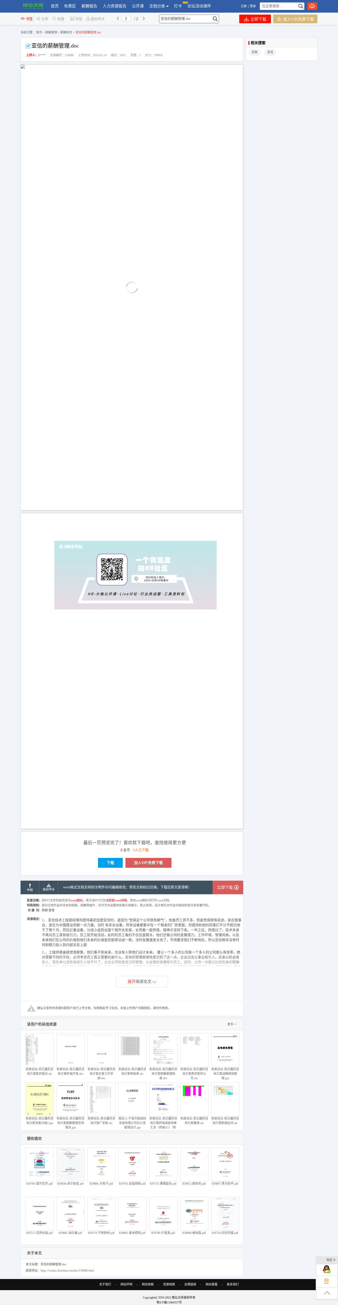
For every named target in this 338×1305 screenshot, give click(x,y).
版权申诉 (98, 19)
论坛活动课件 (199, 6)
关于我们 (105, 1284)
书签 (29, 19)
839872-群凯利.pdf (194, 1183)
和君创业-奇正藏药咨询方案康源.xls (194, 1121)
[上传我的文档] (312, 6)
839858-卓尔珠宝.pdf (70, 1183)
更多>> (232, 1024)
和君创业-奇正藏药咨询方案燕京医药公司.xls (194, 1074)
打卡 (178, 6)
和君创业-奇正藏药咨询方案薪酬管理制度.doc (163, 1074)
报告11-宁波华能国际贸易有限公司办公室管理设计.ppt (132, 1123)
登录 (253, 6)
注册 (244, 6)
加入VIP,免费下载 (298, 19)
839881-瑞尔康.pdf (70, 1233)
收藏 (60, 19)
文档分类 (157, 6)
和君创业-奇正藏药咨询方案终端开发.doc (70, 1071)
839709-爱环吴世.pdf (39, 1183)
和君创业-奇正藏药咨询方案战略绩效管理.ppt (225, 1074)
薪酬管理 (51, 32)
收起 (329, 1260)
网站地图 (148, 1284)
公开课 (138, 6)
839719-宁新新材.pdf (101, 1233)
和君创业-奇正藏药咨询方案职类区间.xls (225, 1121)
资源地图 (169, 1284)
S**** (42, 55)
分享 (44, 19)
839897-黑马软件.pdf (225, 1183)
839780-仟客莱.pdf (163, 1233)
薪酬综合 (66, 32)
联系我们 (233, 1284)
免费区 (70, 6)
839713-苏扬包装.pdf (39, 1233)
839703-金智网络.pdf (132, 1183)
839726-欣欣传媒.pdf (225, 1233)
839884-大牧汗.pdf (101, 1183)
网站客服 (211, 1284)
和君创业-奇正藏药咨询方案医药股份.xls (39, 1071)
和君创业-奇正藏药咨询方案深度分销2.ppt (39, 1121)
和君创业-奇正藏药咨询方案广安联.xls (101, 1121)
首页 (55, 6)
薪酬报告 (89, 6)
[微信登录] (256, 6)
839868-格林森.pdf (194, 1233)
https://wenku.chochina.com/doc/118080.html (67, 1270)
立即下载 (257, 19)
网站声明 (126, 1284)
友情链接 (190, 1284)
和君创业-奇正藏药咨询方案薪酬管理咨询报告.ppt (70, 1123)
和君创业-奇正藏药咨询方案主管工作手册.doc (101, 1074)
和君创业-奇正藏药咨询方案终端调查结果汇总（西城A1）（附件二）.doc (163, 1125)
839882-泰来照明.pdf (132, 1233)
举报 (78, 19)
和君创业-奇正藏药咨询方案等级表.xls (132, 1071)
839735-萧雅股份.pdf (163, 1183)
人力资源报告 (114, 6)
